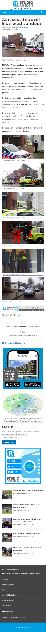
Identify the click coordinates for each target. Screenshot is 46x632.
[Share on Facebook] (3, 315)
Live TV (15, 9)
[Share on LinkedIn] (15, 315)
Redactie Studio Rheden (21, 28)
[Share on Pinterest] (11, 315)
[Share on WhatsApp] (18, 315)
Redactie (5, 590)
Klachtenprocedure (8, 600)
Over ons (5, 580)
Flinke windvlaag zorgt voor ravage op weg (26, 533)
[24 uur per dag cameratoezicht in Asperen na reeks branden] (7, 556)
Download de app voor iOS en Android (13, 617)
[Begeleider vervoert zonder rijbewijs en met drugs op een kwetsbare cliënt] (7, 527)
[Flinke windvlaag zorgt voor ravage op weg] (7, 542)
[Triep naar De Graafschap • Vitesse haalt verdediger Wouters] (7, 513)
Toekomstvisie (6, 605)
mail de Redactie (35, 573)
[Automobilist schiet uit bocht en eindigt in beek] (7, 499)
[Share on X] (7, 315)
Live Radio (26, 9)
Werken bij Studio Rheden (10, 595)
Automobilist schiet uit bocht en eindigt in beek (28, 490)
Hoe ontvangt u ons (8, 585)
